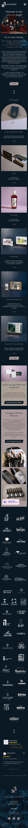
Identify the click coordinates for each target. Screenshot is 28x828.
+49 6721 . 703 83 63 (14, 814)
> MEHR (14, 141)
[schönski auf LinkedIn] (9, 818)
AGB (23, 823)
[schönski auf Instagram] (14, 818)
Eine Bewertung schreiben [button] (17, 747)
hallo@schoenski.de (14, 812)
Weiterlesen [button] (6, 765)
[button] (2, 825)
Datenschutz (15, 823)
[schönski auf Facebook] (18, 818)
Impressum (6, 823)
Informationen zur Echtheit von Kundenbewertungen (14, 775)
